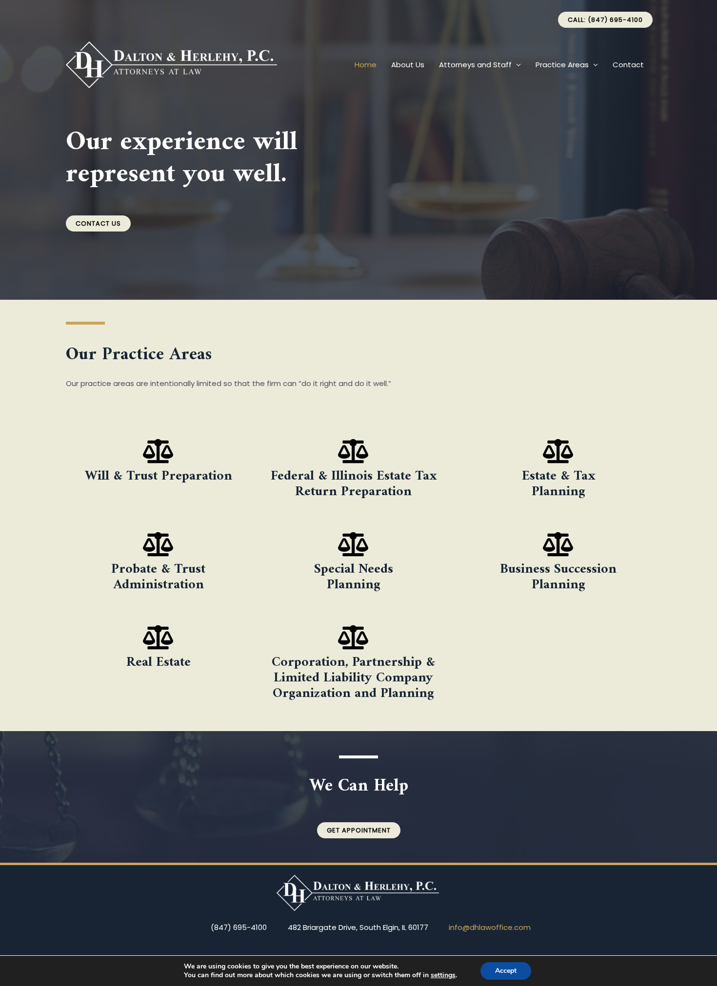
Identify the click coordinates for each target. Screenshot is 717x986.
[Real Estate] (158, 637)
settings (443, 975)
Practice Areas (562, 64)
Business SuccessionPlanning (558, 577)
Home (366, 64)
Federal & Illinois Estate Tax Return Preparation (354, 484)
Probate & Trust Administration (158, 577)
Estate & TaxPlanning (558, 484)
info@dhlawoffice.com (490, 927)
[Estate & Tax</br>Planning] (558, 451)
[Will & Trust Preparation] (158, 451)
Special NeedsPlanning (353, 577)
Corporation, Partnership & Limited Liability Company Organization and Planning (353, 678)
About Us (407, 64)
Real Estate (158, 663)
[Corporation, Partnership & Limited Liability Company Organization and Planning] (353, 637)
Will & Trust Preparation (158, 476)
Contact (628, 64)
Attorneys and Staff (475, 64)
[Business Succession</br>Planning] (558, 544)
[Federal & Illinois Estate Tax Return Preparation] (353, 451)
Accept (506, 970)
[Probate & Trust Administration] (158, 544)
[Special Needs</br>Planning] (353, 544)
